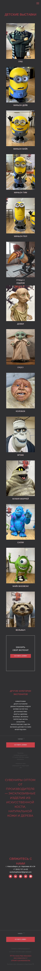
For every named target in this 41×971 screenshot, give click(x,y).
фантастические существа (20, 724)
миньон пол (20, 236)
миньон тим (20, 192)
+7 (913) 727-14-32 (20, 869)
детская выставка (20, 711)
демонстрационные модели (20, 706)
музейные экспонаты (20, 716)
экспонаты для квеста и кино (20, 727)
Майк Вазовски (21, 586)
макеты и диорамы (20, 714)
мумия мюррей (20, 499)
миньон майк (20, 149)
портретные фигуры (20, 719)
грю (20, 62)
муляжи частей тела (20, 709)
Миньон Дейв (20, 105)
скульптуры (20, 722)
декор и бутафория (20, 704)
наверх (20, 739)
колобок (20, 411)
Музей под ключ (20, 729)
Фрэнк (20, 455)
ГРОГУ (20, 367)
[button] (20, 656)
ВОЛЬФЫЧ (20, 630)
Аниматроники (20, 701)
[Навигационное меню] (37, 3)
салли (20, 542)
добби (20, 324)
